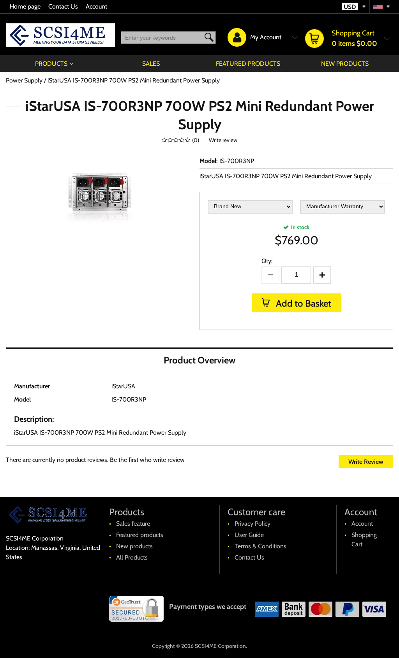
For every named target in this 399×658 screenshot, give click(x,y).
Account (96, 6)
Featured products (248, 63)
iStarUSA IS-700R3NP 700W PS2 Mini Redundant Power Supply (286, 176)
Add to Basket (302, 303)
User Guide (249, 535)
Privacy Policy (252, 523)
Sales (151, 63)
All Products (132, 557)
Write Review (365, 461)
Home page (25, 6)
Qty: (266, 261)
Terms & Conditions (260, 546)
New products (345, 63)
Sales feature (133, 523)
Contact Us (63, 6)
